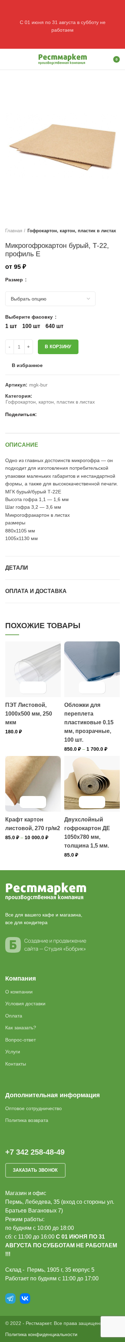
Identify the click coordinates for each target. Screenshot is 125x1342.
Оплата (13, 1016)
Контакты (15, 1064)
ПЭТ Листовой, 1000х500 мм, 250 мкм (28, 713)
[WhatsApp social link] (52, 414)
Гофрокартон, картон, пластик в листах (71, 230)
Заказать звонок (35, 1170)
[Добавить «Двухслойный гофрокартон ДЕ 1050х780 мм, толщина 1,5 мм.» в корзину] (86, 802)
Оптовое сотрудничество (33, 1108)
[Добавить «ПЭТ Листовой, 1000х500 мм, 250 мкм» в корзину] (27, 687)
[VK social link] (60, 414)
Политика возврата (26, 1120)
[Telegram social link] (68, 414)
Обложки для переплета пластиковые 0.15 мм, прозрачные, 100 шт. (89, 722)
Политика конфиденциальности (41, 1334)
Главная (13, 230)
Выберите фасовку (29, 316)
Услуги (12, 1051)
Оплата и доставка (36, 591)
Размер (14, 279)
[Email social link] (44, 414)
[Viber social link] (76, 414)
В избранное (27, 365)
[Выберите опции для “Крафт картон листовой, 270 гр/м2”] (27, 802)
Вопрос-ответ (20, 1040)
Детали (16, 568)
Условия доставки (25, 1003)
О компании (19, 991)
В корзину (58, 346)
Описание (21, 445)
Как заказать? (20, 1027)
